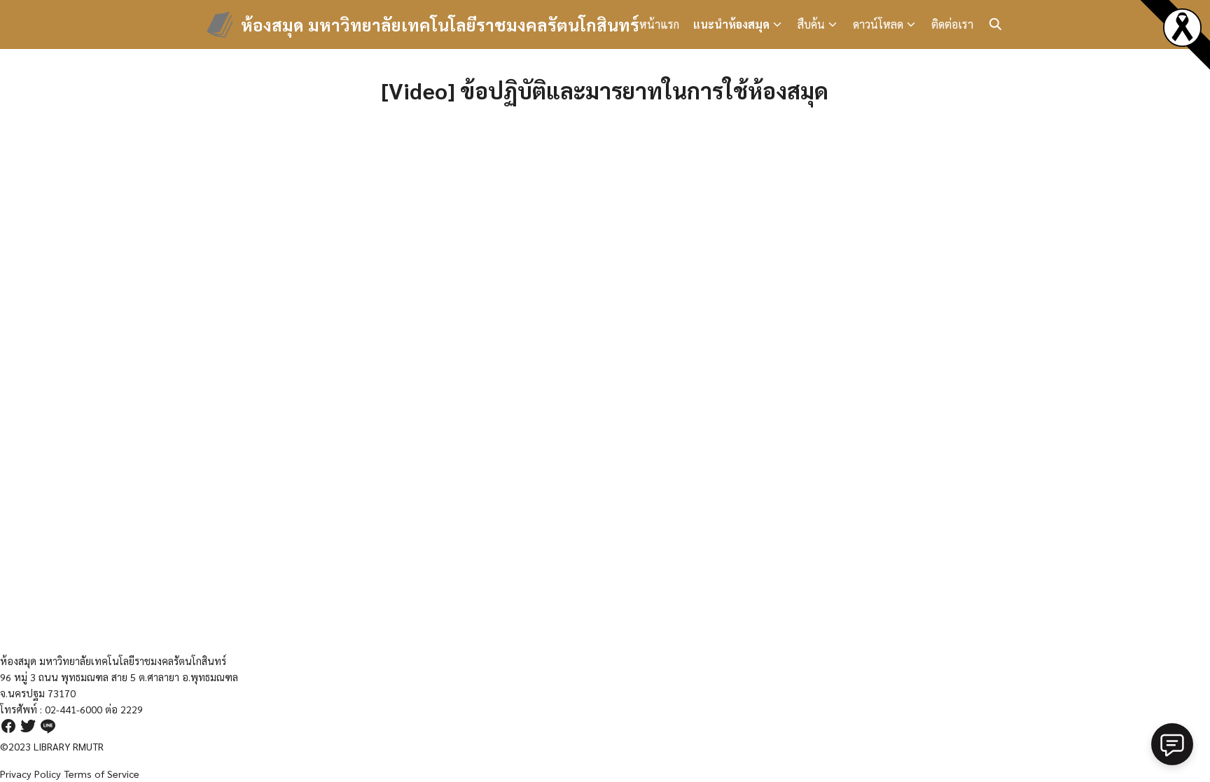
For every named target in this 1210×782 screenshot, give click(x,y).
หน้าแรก (659, 24)
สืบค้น (811, 24)
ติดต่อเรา (952, 24)
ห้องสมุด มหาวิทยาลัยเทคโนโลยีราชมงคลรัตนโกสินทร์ (440, 24)
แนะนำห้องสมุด (731, 24)
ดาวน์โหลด (878, 24)
